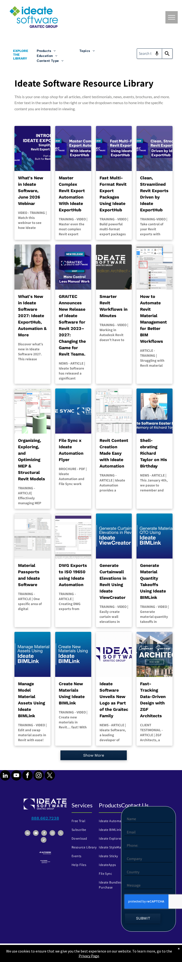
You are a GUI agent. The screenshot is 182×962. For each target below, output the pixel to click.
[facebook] (27, 776)
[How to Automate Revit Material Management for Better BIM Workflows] (154, 267)
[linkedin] (5, 776)
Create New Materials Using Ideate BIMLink (72, 693)
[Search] (167, 53)
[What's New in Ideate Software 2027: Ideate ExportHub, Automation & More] (32, 267)
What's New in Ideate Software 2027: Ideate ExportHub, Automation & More (32, 315)
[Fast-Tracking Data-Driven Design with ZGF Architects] (154, 654)
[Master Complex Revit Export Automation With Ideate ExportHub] (73, 148)
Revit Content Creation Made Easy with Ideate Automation (114, 453)
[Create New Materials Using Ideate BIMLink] (73, 654)
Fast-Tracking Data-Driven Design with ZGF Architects (153, 699)
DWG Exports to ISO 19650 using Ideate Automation (73, 575)
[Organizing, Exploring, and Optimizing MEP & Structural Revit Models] (32, 411)
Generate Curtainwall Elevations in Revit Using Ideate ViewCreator (113, 581)
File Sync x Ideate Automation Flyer (71, 450)
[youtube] (16, 776)
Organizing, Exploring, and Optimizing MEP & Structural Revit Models (31, 459)
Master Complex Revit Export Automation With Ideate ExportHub (72, 193)
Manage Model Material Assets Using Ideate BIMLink (31, 699)
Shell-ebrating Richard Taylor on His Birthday (153, 453)
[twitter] (50, 776)
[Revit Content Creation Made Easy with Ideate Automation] (114, 411)
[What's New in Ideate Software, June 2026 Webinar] (32, 148)
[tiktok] (43, 840)
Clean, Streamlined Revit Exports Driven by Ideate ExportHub (154, 193)
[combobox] (149, 53)
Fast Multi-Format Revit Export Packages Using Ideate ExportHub (113, 193)
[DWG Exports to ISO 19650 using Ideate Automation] (73, 536)
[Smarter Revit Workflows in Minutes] (114, 267)
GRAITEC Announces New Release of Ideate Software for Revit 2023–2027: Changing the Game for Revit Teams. (72, 325)
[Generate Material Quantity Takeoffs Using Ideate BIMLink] (154, 536)
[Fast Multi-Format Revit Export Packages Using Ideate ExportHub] (114, 148)
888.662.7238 (45, 818)
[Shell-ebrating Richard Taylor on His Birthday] (154, 411)
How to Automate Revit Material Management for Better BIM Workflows (153, 319)
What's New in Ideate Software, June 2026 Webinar (30, 190)
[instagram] (38, 776)
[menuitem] (58, 50)
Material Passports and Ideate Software (29, 575)
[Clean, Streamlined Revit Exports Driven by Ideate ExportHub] (154, 148)
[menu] (171, 17)
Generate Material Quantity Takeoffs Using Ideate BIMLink (153, 581)
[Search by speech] (157, 54)
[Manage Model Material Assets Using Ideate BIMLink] (32, 654)
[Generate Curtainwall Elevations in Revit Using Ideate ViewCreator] (114, 536)
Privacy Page (89, 955)
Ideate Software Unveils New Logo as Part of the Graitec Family (114, 699)
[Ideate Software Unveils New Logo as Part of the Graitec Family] (114, 654)
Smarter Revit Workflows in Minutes (113, 306)
